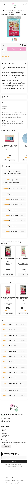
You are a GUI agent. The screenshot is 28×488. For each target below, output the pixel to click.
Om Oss (3, 430)
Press (3, 432)
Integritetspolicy (5, 435)
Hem (2, 7)
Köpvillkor (4, 429)
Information (24, 1)
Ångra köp (4, 436)
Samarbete (4, 433)
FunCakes (4, 108)
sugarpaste (9, 67)
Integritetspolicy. (18, 466)
